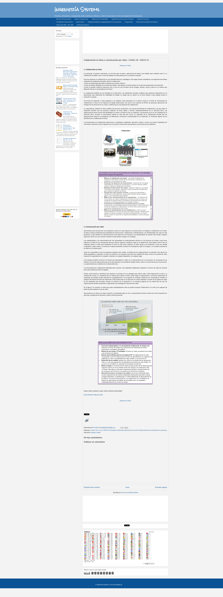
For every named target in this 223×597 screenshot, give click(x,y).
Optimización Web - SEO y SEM (64, 25)
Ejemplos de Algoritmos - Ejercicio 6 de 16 (70, 139)
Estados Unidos (96, 432)
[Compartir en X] (124, 428)
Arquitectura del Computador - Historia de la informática (70, 113)
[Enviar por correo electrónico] (121, 428)
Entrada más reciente (92, 487)
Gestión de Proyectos (143, 19)
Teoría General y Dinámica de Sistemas (146, 22)
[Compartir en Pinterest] (127, 428)
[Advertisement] (126, 41)
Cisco (100, 430)
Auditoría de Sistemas (83, 25)
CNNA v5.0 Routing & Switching (113, 430)
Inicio (127, 487)
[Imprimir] (87, 420)
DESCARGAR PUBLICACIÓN (93, 395)
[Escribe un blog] (122, 428)
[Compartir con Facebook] (126, 428)
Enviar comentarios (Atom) (130, 492)
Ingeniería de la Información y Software (123, 19)
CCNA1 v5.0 (94, 430)
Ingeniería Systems (77, 9)
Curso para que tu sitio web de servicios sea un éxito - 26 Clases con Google (69, 100)
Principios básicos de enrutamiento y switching (152, 430)
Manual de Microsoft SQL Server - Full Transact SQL (70, 85)
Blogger (124, 584)
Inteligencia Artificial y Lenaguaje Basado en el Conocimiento (104, 22)
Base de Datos (80, 22)
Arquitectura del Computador (100, 19)
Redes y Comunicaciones (81, 19)
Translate (68, 36)
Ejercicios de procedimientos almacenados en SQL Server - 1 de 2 (69, 127)
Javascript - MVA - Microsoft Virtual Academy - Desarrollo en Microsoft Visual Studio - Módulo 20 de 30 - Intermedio (70, 73)
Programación (129, 22)
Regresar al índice (125, 65)
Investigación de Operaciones (64, 22)
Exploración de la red (130, 430)
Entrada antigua (161, 487)
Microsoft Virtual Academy (63, 19)
